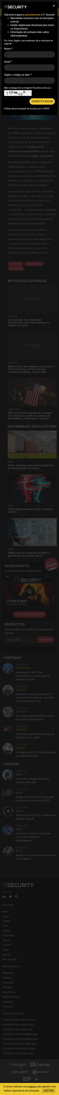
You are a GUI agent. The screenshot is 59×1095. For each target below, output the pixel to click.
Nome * (8, 48)
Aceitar (49, 1090)
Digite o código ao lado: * (18, 74)
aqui (49, 88)
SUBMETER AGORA (42, 101)
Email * (8, 61)
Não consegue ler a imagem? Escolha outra (27, 88)
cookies (32, 1086)
